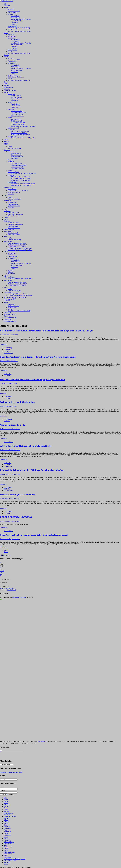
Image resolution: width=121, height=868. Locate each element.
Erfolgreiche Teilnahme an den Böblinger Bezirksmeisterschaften (32, 470)
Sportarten (7, 92)
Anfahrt (6, 143)
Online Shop (11, 273)
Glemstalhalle (15, 16)
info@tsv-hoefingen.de (7, 588)
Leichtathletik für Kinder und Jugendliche (23, 138)
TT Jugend (7, 351)
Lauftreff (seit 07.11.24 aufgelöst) (21, 185)
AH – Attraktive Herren (18, 122)
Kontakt (6, 141)
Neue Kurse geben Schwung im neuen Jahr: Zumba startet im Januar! (34, 535)
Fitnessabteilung (16, 95)
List (1, 572)
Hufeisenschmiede (16, 121)
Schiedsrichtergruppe (17, 124)
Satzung (10, 29)
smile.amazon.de (42, 741)
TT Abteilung (8, 348)
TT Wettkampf (8, 353)
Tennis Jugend (15, 107)
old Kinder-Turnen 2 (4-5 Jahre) (20, 178)
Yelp (5, 4)
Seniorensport (8, 231)
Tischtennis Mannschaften (19, 112)
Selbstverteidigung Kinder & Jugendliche (23, 173)
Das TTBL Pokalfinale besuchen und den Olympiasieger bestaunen (32, 379)
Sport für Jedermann (17, 99)
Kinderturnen (12, 129)
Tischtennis (11, 109)
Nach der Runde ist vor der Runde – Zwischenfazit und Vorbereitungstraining (38, 357)
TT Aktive (7, 349)
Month (2, 571)
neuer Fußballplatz (16, 21)
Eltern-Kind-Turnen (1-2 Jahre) (20, 131)
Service (6, 251)
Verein (6, 7)
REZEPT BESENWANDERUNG (16, 517)
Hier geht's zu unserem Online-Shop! (11, 772)
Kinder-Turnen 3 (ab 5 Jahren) (20, 180)
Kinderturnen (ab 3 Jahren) (19, 133)
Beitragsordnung (12, 256)
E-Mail (6, 139)
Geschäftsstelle (12, 12)
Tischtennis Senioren (17, 116)
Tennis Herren (15, 104)
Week (1, 574)
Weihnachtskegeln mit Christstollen (17, 402)
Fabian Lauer (14, 335)
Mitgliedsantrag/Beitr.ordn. (16, 77)
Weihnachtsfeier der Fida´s (13, 425)
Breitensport (11, 94)
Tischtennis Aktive (16, 111)
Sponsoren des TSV (14, 11)
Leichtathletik (12, 136)
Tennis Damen (15, 106)
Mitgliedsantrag (8, 87)
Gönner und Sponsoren (19, 597)
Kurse (5, 145)
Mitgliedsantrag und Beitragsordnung (19, 28)
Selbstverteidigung (13, 128)
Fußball (10, 117)
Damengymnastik (16, 97)
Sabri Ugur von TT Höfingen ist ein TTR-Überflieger (26, 446)
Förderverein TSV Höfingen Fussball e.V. (23, 126)
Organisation (11, 304)
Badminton (14, 100)
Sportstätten (11, 14)
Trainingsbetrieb (12, 26)
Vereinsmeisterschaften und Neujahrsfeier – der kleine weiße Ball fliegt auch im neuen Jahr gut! (46, 330)
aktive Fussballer (16, 119)
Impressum (7, 85)
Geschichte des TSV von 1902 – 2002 (19, 31)
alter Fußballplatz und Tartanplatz (21, 19)
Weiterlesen (3, 344)
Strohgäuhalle (15, 17)
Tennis (10, 102)
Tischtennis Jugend (17, 114)
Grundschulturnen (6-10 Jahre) (20, 134)
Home (5, 82)
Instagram (7, 89)
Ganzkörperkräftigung (14, 148)
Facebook (7, 5)
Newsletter (11, 9)
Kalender (10, 272)
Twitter (6, 83)
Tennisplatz (14, 22)
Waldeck (14, 24)
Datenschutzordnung (10, 90)
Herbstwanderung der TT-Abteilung (17, 494)
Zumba (10, 146)
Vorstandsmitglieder (13, 306)
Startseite (6, 55)
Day (1, 576)
